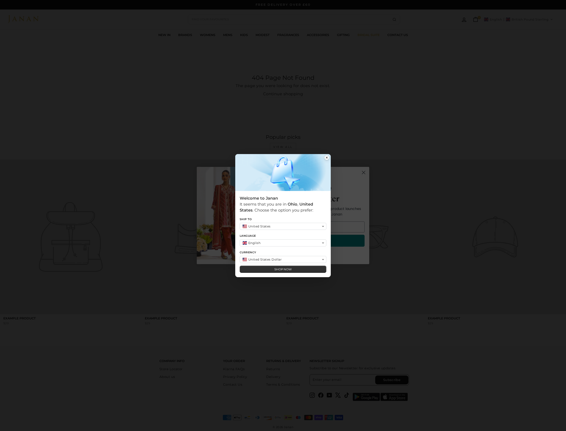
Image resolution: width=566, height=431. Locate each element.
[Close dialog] (327, 158)
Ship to (246, 219)
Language (248, 235)
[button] (283, 226)
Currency (248, 252)
